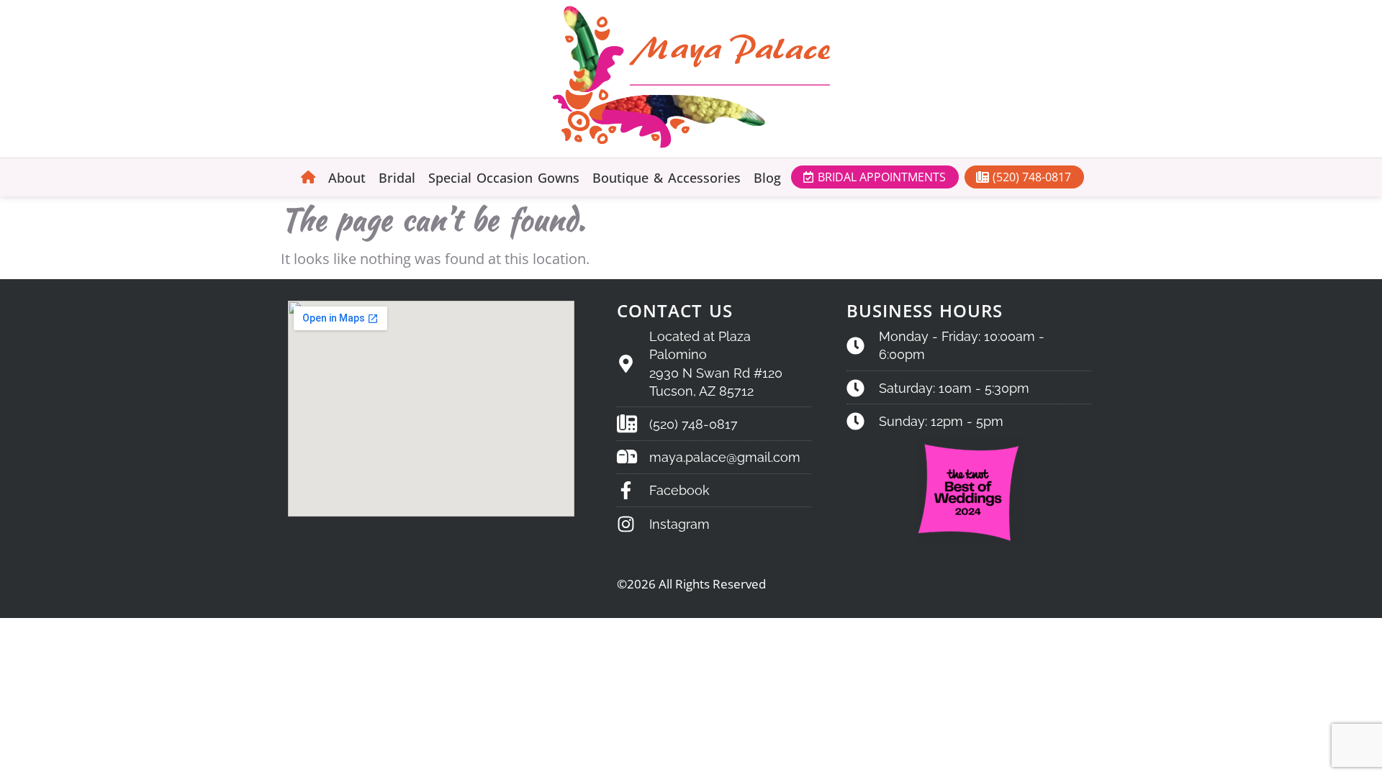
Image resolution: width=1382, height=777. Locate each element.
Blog (767, 177)
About (347, 177)
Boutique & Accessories (666, 177)
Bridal (397, 177)
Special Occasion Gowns (503, 177)
